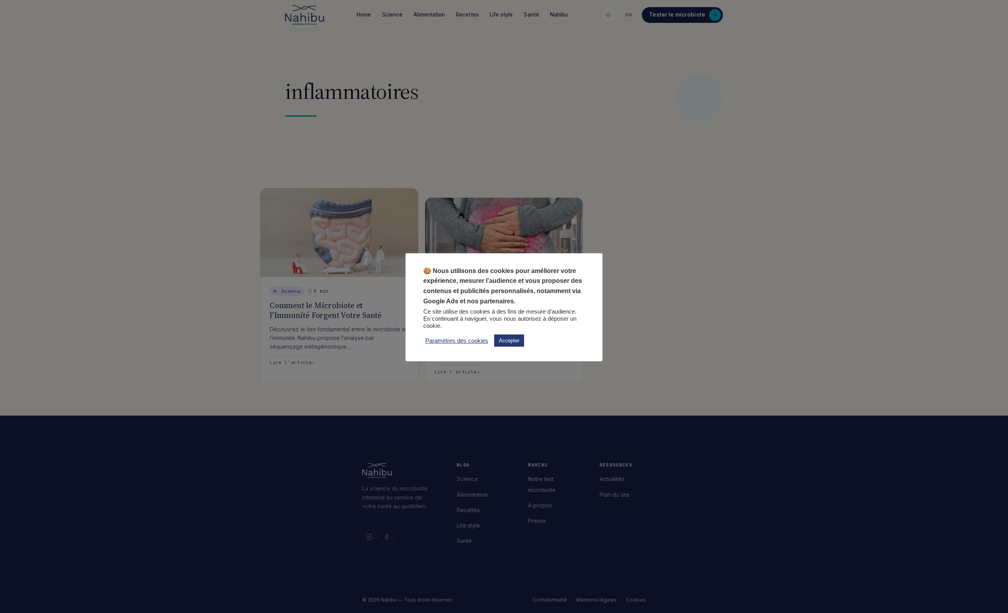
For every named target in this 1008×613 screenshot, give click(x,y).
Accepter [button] (509, 341)
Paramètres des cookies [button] (456, 341)
